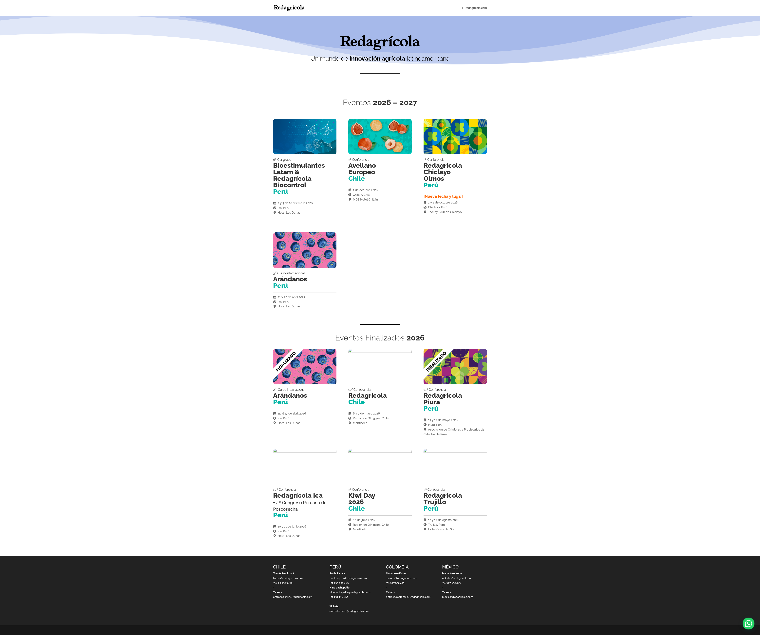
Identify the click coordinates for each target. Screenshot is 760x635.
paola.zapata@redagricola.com (348, 578)
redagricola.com (476, 8)
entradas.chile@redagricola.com (292, 596)
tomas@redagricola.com (288, 578)
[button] (748, 623)
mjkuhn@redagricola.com (401, 578)
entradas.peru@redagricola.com (349, 611)
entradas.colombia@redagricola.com (408, 596)
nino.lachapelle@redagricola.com (350, 592)
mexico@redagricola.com (457, 596)
